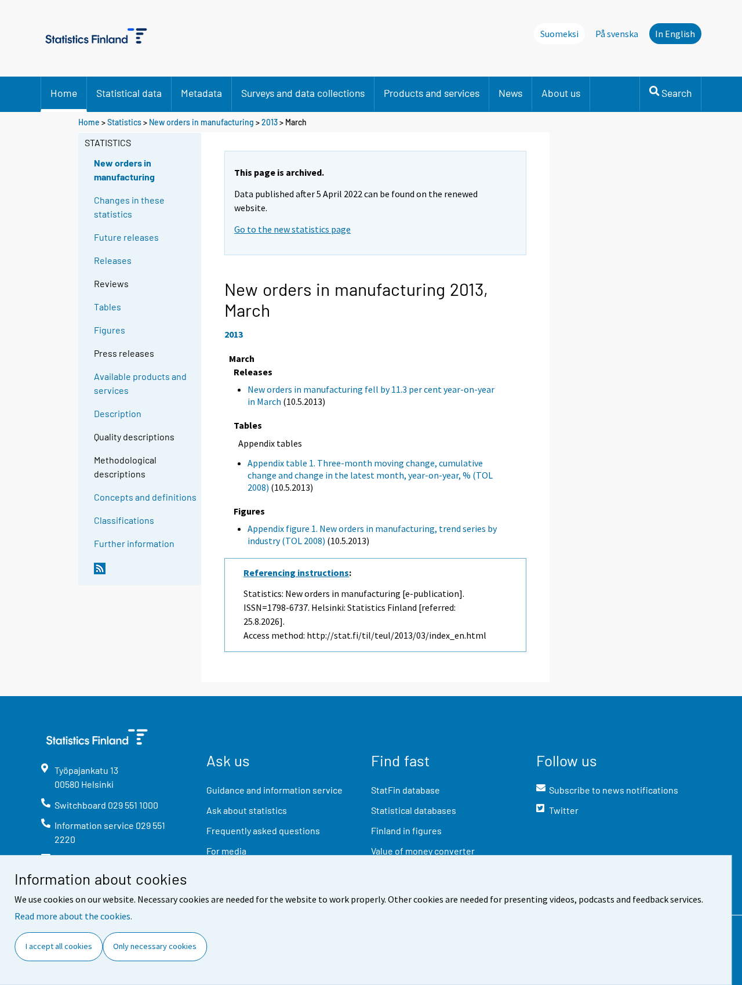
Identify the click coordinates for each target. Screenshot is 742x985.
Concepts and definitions (145, 496)
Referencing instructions (296, 572)
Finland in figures (406, 830)
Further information (134, 543)
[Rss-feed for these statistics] (145, 573)
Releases (113, 260)
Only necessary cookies (155, 946)
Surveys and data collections (303, 92)
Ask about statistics (246, 810)
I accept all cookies (59, 946)
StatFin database (405, 789)
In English (675, 33)
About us (560, 92)
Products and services (431, 92)
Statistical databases (413, 810)
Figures (109, 329)
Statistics (124, 122)
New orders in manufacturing (201, 122)
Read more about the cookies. (73, 916)
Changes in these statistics (129, 206)
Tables (107, 306)
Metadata (201, 92)
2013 (269, 122)
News (510, 92)
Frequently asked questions (263, 830)
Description (117, 413)
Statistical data (129, 92)
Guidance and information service (274, 789)
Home (63, 92)
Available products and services (140, 383)
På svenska (616, 33)
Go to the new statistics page (292, 229)
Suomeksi (559, 33)
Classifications (124, 520)
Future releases (126, 236)
